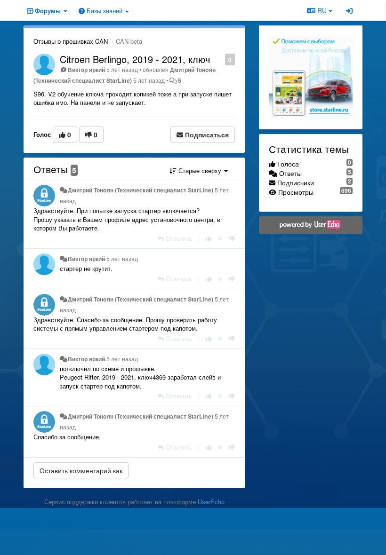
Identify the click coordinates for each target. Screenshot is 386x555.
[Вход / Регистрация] (349, 10)
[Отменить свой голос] (220, 238)
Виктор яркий (86, 69)
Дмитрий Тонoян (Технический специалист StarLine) (140, 190)
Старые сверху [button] (200, 170)
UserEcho (211, 501)
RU (322, 10)
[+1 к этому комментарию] (209, 238)
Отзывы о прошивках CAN (70, 41)
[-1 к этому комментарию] (232, 238)
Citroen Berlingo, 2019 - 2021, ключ (135, 59)
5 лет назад (122, 258)
